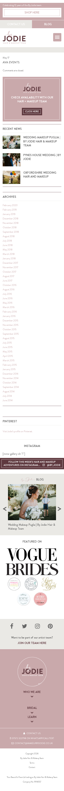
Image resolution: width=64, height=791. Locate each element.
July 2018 (7, 240)
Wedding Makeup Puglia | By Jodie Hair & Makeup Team (31, 527)
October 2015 (10, 329)
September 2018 (11, 232)
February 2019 (10, 209)
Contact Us (16, 24)
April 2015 (8, 356)
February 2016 (10, 311)
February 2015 (10, 365)
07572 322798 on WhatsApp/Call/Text (33, 738)
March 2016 (8, 307)
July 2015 (7, 342)
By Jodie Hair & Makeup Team (32, 758)
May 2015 (7, 351)
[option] (32, 508)
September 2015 (11, 334)
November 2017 (10, 267)
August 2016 (8, 289)
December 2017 (10, 263)
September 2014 (11, 387)
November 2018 (10, 223)
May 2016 (7, 303)
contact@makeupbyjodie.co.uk (34, 743)
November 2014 (10, 378)
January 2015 (9, 369)
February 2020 (10, 205)
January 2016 (9, 316)
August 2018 (9, 236)
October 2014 (10, 382)
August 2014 (9, 391)
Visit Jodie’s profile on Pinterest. (18, 431)
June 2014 (8, 400)
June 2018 (8, 245)
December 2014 (10, 373)
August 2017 (8, 276)
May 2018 (7, 249)
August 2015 (9, 338)
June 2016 (7, 298)
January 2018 (9, 258)
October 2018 (10, 227)
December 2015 (10, 320)
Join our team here (32, 643)
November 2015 (10, 325)
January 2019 (9, 214)
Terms (32, 762)
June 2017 (7, 280)
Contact (32, 767)
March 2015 (9, 360)
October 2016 (9, 285)
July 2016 (7, 294)
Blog (48, 24)
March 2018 (9, 254)
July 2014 (7, 396)
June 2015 (8, 347)
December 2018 (10, 218)
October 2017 (9, 271)
